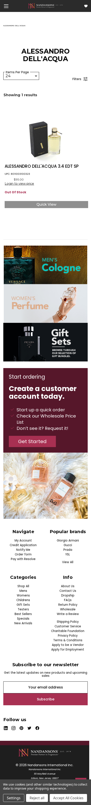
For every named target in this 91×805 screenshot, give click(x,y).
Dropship (67, 595)
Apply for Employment (67, 649)
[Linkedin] (5, 728)
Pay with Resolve (23, 559)
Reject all (37, 798)
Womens (23, 595)
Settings (14, 798)
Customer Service (68, 626)
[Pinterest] (21, 728)
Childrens (23, 600)
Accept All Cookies (68, 798)
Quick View (46, 204)
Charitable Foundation (67, 631)
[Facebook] (37, 728)
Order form (23, 554)
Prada (67, 550)
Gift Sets (23, 605)
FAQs (68, 600)
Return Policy (67, 605)
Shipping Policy (68, 622)
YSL (67, 554)
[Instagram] (13, 728)
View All (67, 562)
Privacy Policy (68, 636)
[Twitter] (29, 728)
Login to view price (19, 184)
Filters (76, 79)
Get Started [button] (32, 441)
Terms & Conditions (67, 640)
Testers (23, 609)
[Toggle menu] (6, 6)
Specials (23, 619)
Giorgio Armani (68, 540)
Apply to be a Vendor (68, 645)
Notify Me (23, 550)
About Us (67, 586)
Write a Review (68, 614)
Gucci (68, 545)
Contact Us (67, 591)
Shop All (23, 586)
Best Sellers (23, 614)
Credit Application (23, 545)
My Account (23, 540)
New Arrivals (23, 623)
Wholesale (68, 609)
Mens (23, 591)
